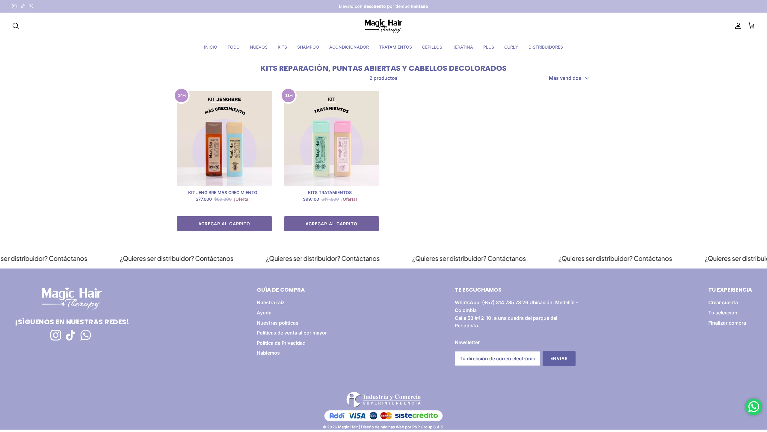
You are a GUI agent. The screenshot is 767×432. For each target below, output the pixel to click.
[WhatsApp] (31, 6)
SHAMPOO (308, 47)
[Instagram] (14, 6)
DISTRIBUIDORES (546, 47)
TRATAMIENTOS (395, 47)
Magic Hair (348, 426)
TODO (233, 47)
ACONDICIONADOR (349, 47)
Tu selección (722, 313)
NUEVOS (259, 47)
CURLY (511, 47)
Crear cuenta (723, 302)
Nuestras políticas (277, 323)
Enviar (559, 358)
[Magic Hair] (383, 26)
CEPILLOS (432, 47)
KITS (282, 47)
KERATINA (462, 47)
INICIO (210, 47)
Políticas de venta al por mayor (292, 333)
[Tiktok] (22, 6)
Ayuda (264, 313)
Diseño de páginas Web (383, 426)
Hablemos (268, 353)
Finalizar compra (727, 323)
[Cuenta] (737, 25)
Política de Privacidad (281, 343)
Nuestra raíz (271, 302)
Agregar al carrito (224, 223)
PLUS (488, 47)
